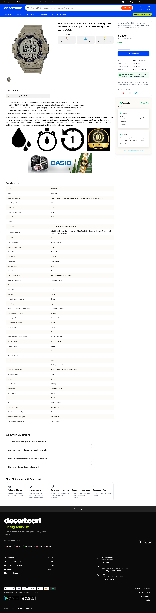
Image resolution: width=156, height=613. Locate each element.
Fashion (44, 14)
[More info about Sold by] (145, 60)
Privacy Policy (145, 592)
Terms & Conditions (143, 588)
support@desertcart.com (112, 571)
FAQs (149, 600)
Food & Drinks (32, 14)
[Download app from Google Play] (11, 598)
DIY (51, 14)
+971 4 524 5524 (108, 579)
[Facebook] (150, 542)
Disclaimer (146, 596)
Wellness (7, 14)
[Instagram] (140, 542)
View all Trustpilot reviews (133, 150)
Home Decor (18, 14)
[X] (145, 542)
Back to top (78, 509)
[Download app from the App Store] (28, 598)
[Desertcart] (13, 8)
